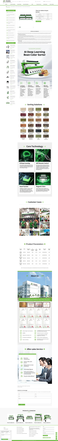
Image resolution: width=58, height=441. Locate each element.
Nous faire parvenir (4, 439)
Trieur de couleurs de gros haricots (26, 6)
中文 (28, 1)
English (13, 1)
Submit (21, 404)
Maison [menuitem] (6, 4)
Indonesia (22, 1)
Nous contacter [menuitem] (52, 4)
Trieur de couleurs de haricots (18, 6)
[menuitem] (12, 4)
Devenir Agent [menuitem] (45, 4)
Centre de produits (13, 6)
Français (20, 1)
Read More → (11, 48)
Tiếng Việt (25, 1)
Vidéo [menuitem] (32, 4)
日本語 (27, 1)
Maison (9, 6)
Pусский (17, 1)
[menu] (29, 4)
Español (15, 1)
